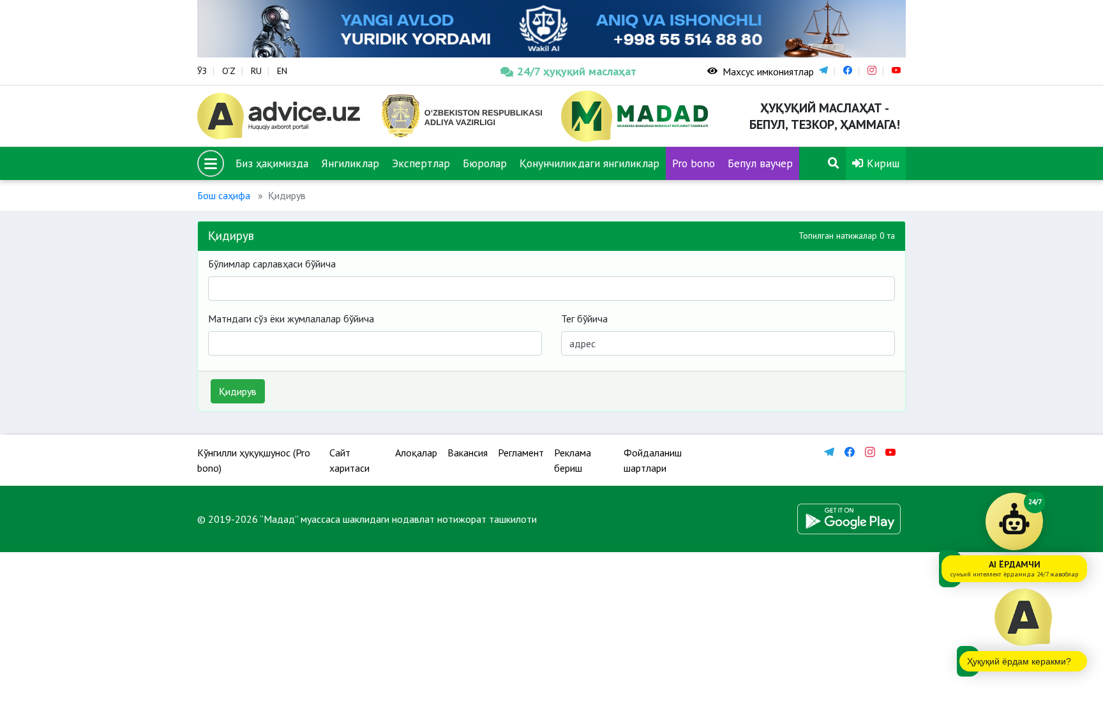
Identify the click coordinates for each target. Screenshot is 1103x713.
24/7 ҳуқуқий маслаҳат (576, 71)
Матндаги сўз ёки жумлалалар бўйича (291, 318)
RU (256, 71)
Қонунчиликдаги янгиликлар (589, 163)
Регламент (521, 452)
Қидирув (238, 391)
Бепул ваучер (760, 163)
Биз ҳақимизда (272, 163)
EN (282, 71)
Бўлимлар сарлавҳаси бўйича (272, 263)
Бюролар (485, 163)
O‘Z (229, 71)
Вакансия (467, 452)
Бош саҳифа (223, 195)
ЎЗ (202, 71)
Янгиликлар (350, 163)
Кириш (881, 163)
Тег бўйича (584, 318)
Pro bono (693, 163)
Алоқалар (416, 452)
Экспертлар (421, 163)
